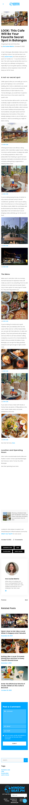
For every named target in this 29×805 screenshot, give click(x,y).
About (5, 799)
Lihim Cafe (5, 144)
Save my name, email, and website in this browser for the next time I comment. (15, 737)
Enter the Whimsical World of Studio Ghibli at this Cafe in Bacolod (13, 686)
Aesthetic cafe (7, 547)
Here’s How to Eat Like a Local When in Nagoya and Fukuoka (13, 632)
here (13, 443)
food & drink (6, 551)
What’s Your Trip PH (6, 534)
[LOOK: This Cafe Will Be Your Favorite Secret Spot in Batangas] (14, 568)
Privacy (7, 801)
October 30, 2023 (6, 690)
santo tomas (18, 551)
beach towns (9, 56)
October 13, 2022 (6, 540)
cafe (17, 547)
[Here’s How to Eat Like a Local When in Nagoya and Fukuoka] (14, 621)
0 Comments (19, 540)
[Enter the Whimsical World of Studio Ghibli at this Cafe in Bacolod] (14, 673)
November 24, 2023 (7, 636)
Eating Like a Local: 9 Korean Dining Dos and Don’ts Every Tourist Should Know (12, 658)
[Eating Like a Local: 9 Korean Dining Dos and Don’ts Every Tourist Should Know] (14, 646)
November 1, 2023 (6, 663)
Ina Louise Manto (8, 46)
